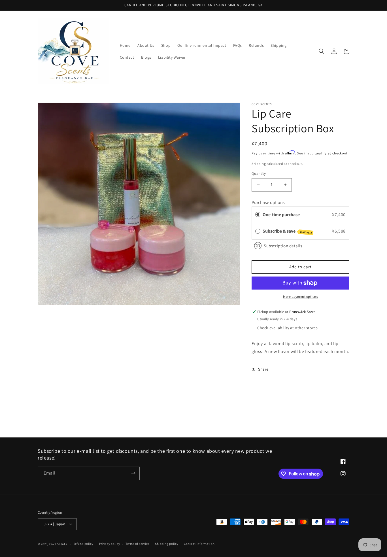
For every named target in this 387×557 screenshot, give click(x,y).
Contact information (199, 544)
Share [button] (263, 369)
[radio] (257, 214)
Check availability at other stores (287, 327)
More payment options (300, 296)
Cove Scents (58, 544)
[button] (321, 51)
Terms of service (137, 544)
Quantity (259, 173)
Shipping (259, 163)
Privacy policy (109, 544)
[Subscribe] (133, 473)
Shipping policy (166, 544)
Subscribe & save (287, 231)
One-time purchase (281, 215)
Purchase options (268, 202)
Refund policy (83, 544)
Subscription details (283, 245)
